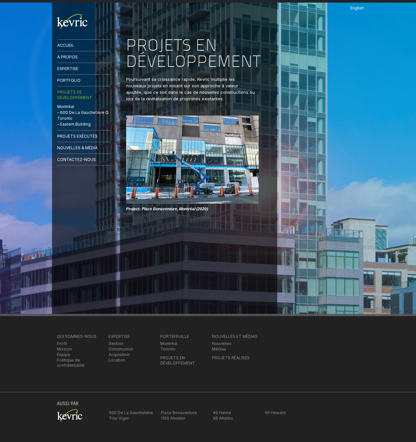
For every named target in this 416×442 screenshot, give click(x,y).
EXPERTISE (67, 68)
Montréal (65, 106)
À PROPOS (67, 57)
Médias (219, 349)
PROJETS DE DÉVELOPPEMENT (74, 95)
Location (117, 360)
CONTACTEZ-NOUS (76, 159)
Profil (62, 343)
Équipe (63, 354)
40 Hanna (222, 412)
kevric (72, 21)
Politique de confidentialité (70, 363)
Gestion (116, 343)
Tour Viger (119, 418)
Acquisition (119, 354)
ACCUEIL (65, 45)
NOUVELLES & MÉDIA (77, 147)
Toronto (64, 118)
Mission (64, 349)
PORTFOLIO (69, 80)
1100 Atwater (173, 418)
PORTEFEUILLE (174, 336)
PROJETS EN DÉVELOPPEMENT (177, 360)
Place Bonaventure (179, 412)
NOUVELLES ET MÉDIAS (234, 336)
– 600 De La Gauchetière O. (83, 112)
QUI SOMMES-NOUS (77, 336)
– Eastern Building (74, 124)
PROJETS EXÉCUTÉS (77, 136)
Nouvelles (221, 343)
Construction (121, 349)
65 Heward (275, 412)
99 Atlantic (223, 418)
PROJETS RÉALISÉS (231, 357)
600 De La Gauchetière (131, 412)
